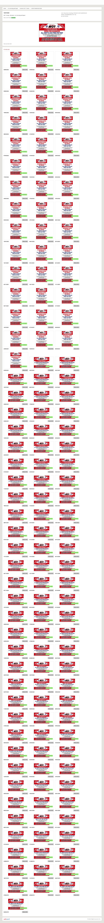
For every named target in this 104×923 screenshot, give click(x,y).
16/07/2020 (6, 13)
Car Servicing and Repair (20, 15)
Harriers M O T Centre (24, 8)
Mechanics (12, 15)
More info (25, 69)
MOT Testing (6, 15)
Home (4, 8)
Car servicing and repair (13, 8)
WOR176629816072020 (36, 8)
